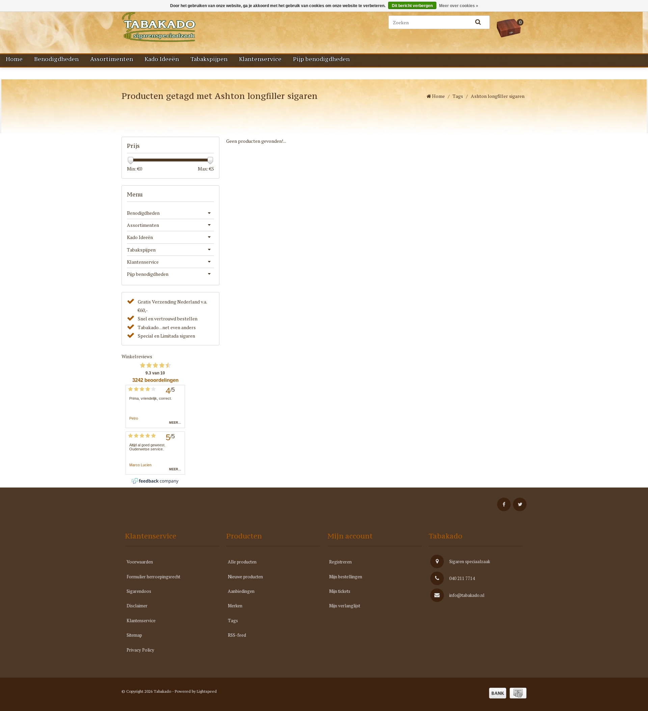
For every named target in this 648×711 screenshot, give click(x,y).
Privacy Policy (140, 650)
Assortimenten (111, 59)
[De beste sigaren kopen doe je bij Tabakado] (192, 27)
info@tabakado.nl (466, 595)
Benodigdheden (56, 59)
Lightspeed (207, 691)
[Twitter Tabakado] (519, 504)
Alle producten (242, 562)
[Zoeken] (478, 22)
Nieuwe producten (245, 577)
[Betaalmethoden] (497, 693)
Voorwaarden (140, 562)
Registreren (340, 562)
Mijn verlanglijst (344, 606)
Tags (458, 96)
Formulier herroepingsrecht (153, 577)
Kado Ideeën (161, 59)
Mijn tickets (339, 591)
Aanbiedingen (241, 591)
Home (14, 59)
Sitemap (134, 635)
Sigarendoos (139, 591)
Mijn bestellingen (345, 577)
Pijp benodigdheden (321, 59)
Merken (235, 606)
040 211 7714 (462, 578)
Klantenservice (260, 59)
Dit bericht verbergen (412, 5)
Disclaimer (137, 606)
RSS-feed (237, 635)
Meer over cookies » (458, 5)
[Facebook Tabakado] (504, 504)
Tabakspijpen (208, 59)
